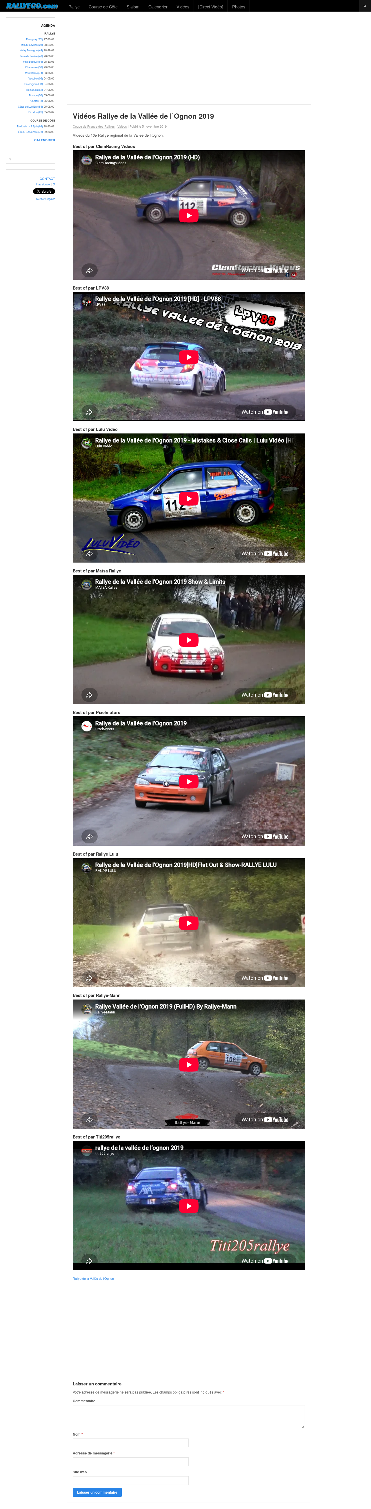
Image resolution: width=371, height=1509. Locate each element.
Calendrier (158, 6)
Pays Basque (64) (33, 62)
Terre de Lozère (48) (31, 56)
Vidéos (183, 6)
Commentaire (84, 1400)
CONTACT (47, 178)
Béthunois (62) (34, 90)
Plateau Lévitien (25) (31, 45)
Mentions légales (45, 199)
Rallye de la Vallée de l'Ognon (93, 1278)
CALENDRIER (44, 140)
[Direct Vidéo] (210, 6)
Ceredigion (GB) (33, 84)
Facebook (43, 184)
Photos (238, 6)
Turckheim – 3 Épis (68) (30, 126)
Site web (80, 1471)
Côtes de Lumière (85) (30, 107)
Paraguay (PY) (34, 39)
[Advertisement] (216, 58)
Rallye (74, 6)
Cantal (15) (36, 101)
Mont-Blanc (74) (34, 73)
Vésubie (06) (35, 78)
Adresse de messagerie (94, 1453)
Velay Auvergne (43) (31, 50)
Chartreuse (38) (34, 67)
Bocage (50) (36, 95)
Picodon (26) (35, 112)
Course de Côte (103, 6)
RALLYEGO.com (32, 5)
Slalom (133, 6)
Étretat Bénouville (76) (30, 132)
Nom (78, 1434)
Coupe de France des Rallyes (94, 126)
